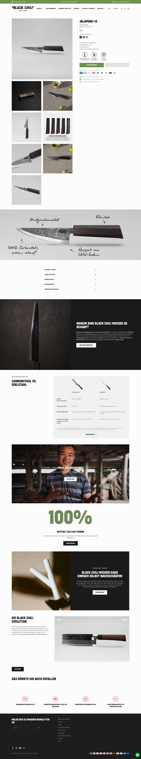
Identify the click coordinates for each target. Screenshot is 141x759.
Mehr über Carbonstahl (86, 345)
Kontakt (115, 8)
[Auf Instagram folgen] (16, 748)
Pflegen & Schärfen (88, 8)
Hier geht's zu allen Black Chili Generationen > (34, 634)
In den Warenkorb (92, 65)
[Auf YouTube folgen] (20, 748)
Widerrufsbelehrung (63, 719)
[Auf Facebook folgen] (13, 748)
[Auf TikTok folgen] (24, 748)
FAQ (109, 8)
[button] (117, 65)
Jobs (59, 741)
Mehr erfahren (70, 543)
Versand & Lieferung (64, 727)
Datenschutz (61, 730)
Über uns (100, 8)
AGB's (60, 724)
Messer (39, 8)
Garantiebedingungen (64, 735)
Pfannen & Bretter (65, 8)
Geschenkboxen (51, 8)
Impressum (61, 733)
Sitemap (60, 738)
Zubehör (76, 8)
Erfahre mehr (70, 479)
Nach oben (18, 669)
